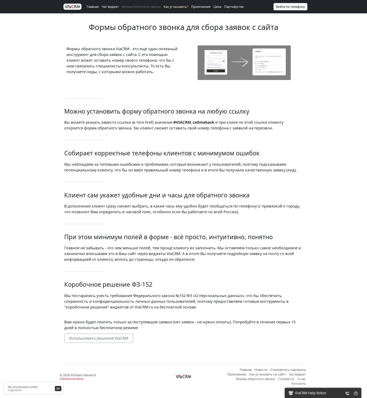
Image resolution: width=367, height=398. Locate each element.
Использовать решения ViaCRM (98, 338)
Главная (93, 7)
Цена (217, 7)
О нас (301, 379)
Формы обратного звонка (141, 7)
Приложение (200, 7)
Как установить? (176, 7)
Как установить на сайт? (267, 374)
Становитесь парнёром (288, 370)
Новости (261, 370)
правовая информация (71, 378)
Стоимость (286, 379)
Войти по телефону (290, 7)
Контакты (298, 383)
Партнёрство (234, 7)
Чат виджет (110, 7)
